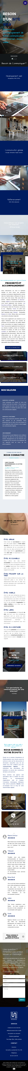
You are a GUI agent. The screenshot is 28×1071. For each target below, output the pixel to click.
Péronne (3, 329)
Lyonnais (3, 331)
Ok (14, 1068)
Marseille (15, 305)
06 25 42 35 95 (14, 56)
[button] (25, 3)
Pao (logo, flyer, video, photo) (14, 1039)
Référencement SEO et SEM (14, 1030)
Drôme (3, 299)
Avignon (8, 301)
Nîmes (13, 314)
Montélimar (14, 299)
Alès (17, 314)
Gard (10, 314)
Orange (3, 301)
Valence (8, 299)
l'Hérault (15, 312)
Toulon (14, 308)
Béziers (3, 314)
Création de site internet (14, 1027)
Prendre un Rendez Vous (13, 347)
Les (24, 303)
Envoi (22, 999)
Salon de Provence (14, 307)
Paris (2, 326)
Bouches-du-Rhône (6, 305)
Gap (22, 296)
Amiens (10, 329)
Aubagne (20, 305)
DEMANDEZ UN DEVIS (14, 665)
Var (4, 308)
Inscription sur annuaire (14, 1033)
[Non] (26, 1066)
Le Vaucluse (21, 299)
